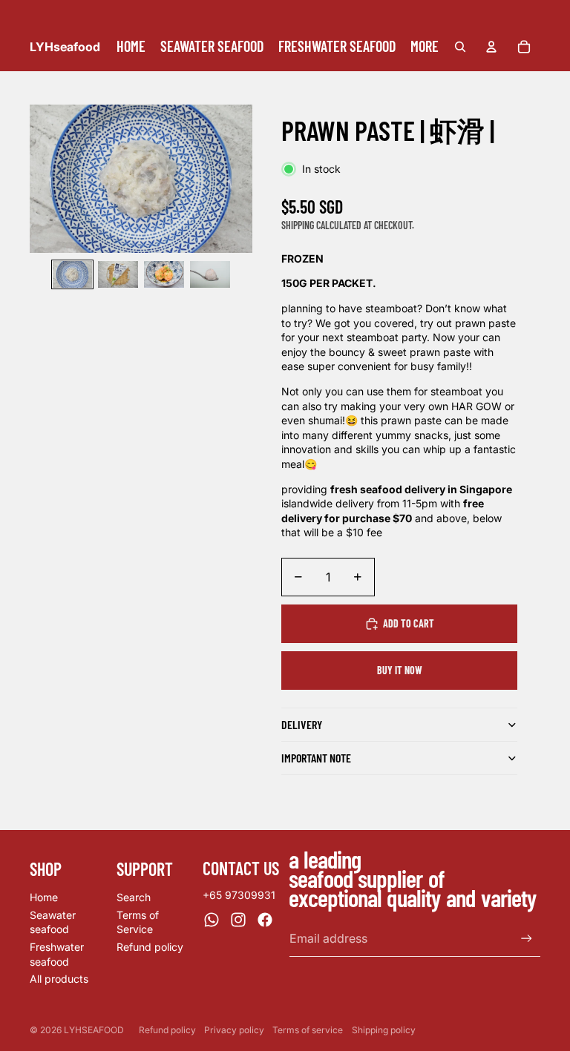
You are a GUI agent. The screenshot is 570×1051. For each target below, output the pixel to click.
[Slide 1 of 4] (73, 274)
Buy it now (399, 670)
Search (134, 897)
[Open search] (460, 46)
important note (316, 758)
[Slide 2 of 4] (118, 274)
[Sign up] (526, 938)
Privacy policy (234, 1029)
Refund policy (150, 946)
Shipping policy (384, 1029)
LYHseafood (94, 1029)
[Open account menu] (491, 46)
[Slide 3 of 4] (164, 274)
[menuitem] (424, 47)
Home (44, 897)
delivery (301, 724)
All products (59, 978)
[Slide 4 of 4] (210, 274)
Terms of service (307, 1029)
